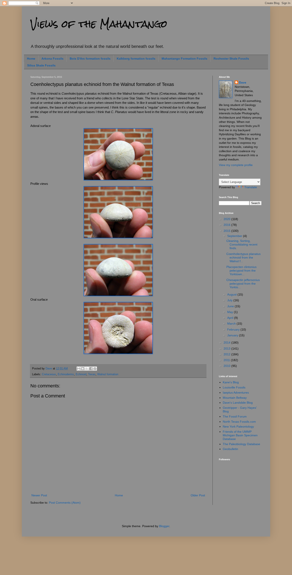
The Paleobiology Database (241, 444)
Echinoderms (66, 374)
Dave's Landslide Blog (238, 402)
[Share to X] (87, 368)
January (233, 335)
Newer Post (39, 495)
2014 (227, 342)
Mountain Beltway (235, 397)
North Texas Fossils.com (239, 421)
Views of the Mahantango (98, 23)
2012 (227, 354)
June (231, 306)
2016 (227, 224)
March (232, 323)
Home (31, 58)
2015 (227, 230)
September (235, 236)
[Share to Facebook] (91, 368)
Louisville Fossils (234, 387)
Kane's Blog (231, 382)
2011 (227, 360)
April (230, 317)
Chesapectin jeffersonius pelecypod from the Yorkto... (243, 283)
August (232, 294)
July (230, 300)
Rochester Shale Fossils (231, 58)
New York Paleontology (238, 426)
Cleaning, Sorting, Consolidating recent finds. (241, 244)
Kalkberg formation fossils (136, 58)
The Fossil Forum (235, 416)
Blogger (164, 526)
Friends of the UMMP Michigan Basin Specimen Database (240, 435)
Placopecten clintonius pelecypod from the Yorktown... (241, 270)
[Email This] (79, 368)
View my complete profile (236, 165)
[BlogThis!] (83, 368)
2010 (227, 366)
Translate (250, 187)
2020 (227, 219)
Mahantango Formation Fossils (184, 58)
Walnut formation (107, 374)
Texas (92, 374)
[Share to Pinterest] (95, 368)
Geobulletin (230, 449)
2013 (227, 348)
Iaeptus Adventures (236, 392)
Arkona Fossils (52, 58)
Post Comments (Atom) (65, 502)
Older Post (198, 495)
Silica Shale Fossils (41, 65)
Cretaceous (49, 374)
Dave (242, 82)
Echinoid (81, 374)
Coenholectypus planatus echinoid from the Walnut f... (243, 257)
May (230, 312)
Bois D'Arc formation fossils (90, 58)
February (233, 329)
